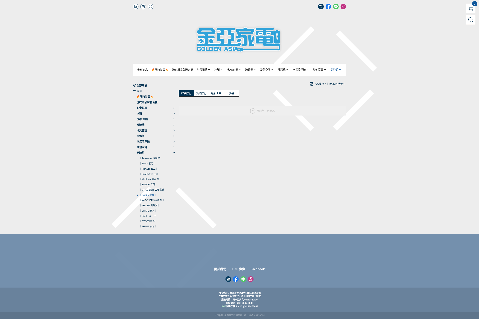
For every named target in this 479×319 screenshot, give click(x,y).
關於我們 (220, 269)
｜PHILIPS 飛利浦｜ (149, 205)
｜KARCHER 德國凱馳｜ (152, 200)
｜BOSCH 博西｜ (148, 184)
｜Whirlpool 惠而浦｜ (150, 179)
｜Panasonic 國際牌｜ (150, 158)
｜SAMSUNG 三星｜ (149, 174)
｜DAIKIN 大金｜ (147, 195)
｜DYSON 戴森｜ (148, 221)
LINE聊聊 (238, 269)
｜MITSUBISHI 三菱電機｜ (152, 190)
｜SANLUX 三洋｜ (148, 216)
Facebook (258, 269)
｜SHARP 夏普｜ (148, 226)
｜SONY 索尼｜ (147, 163)
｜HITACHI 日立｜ (148, 169)
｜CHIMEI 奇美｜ (148, 210)
